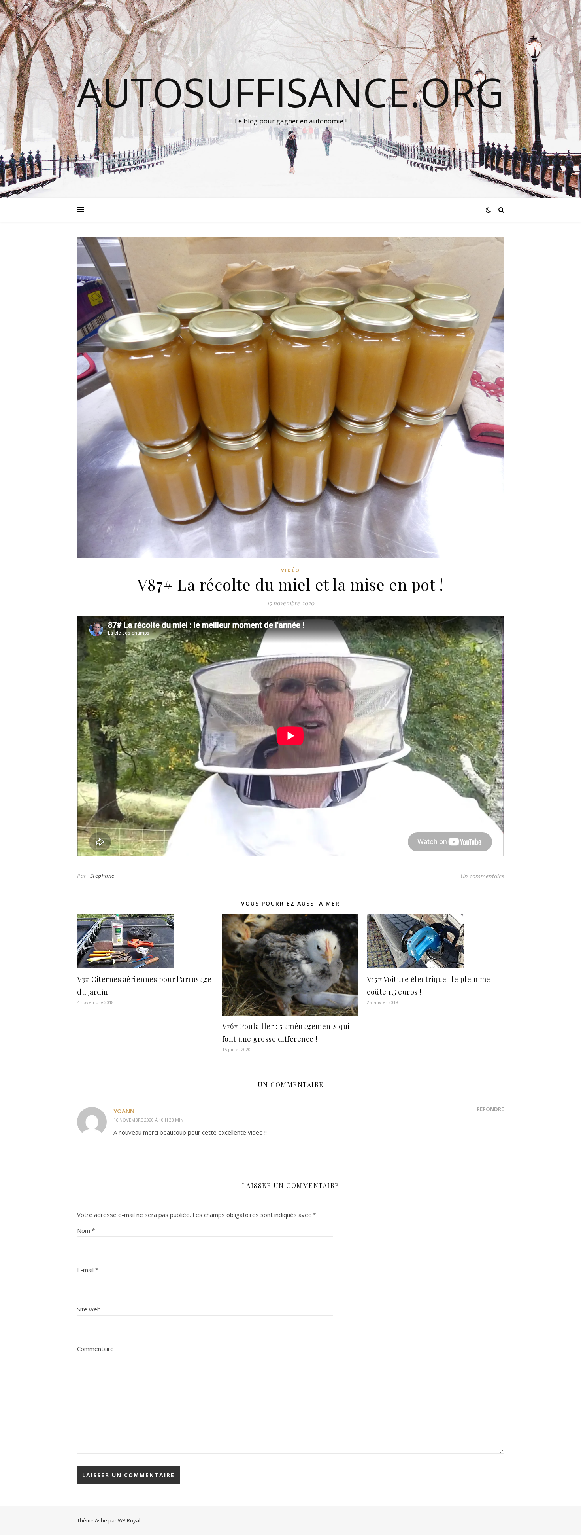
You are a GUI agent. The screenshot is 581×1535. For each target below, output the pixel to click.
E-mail (87, 1269)
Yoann (123, 1111)
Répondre (490, 1108)
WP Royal (129, 1520)
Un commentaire (482, 876)
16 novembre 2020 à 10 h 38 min (148, 1120)
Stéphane (102, 875)
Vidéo (290, 570)
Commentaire (95, 1349)
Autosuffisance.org (290, 92)
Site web (89, 1309)
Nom (86, 1230)
